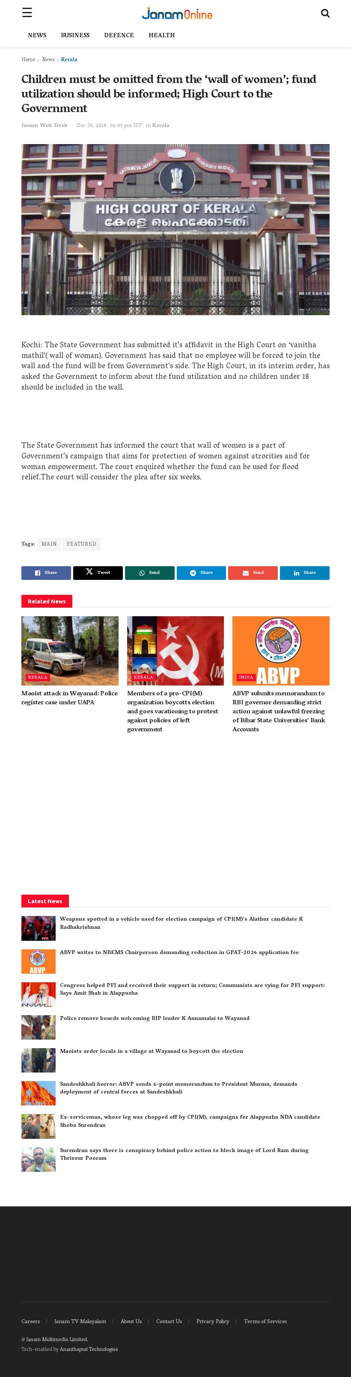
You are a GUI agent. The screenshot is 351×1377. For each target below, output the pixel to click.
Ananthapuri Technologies (89, 1350)
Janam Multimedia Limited (56, 1340)
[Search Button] (325, 13)
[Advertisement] (175, 420)
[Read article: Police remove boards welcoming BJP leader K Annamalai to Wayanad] (38, 1027)
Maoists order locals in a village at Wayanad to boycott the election (151, 1051)
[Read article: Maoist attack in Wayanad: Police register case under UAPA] (70, 651)
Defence (119, 36)
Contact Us (169, 1322)
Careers (30, 1322)
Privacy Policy (212, 1322)
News (37, 36)
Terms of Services (265, 1322)
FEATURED (81, 545)
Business (75, 36)
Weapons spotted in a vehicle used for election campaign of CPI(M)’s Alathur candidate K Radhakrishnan (181, 923)
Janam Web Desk (44, 126)
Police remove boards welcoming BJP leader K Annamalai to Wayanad (155, 1019)
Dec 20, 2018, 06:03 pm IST (109, 126)
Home (28, 60)
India (246, 677)
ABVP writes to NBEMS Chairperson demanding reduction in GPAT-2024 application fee (179, 953)
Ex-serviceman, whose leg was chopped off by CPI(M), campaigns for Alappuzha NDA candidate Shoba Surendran (190, 1121)
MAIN (49, 545)
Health (162, 36)
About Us (131, 1322)
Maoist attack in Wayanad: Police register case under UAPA (69, 698)
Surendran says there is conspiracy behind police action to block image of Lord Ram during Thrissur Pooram (184, 1155)
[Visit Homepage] (177, 12)
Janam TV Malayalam (80, 1322)
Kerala (69, 60)
